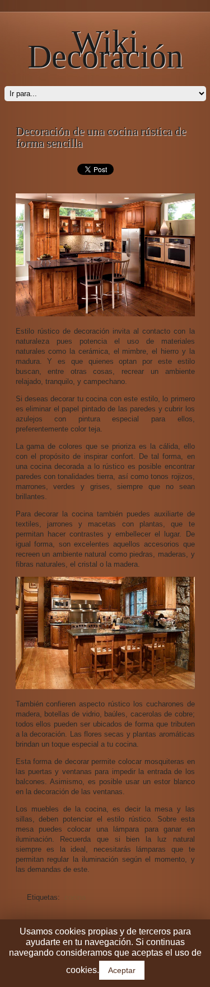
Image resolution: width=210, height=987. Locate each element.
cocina (75, 897)
